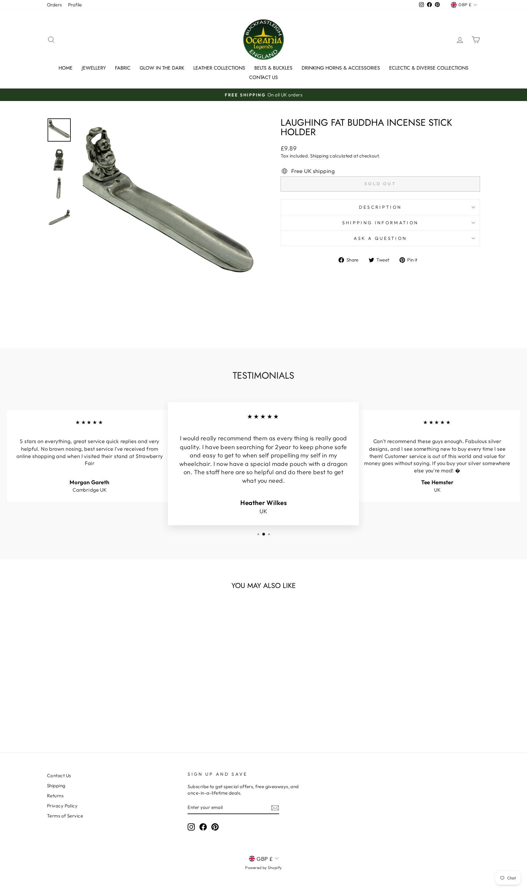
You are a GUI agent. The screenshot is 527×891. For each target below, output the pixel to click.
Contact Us (263, 77)
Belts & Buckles (273, 67)
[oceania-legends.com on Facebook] (203, 827)
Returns (55, 796)
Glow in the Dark (162, 67)
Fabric (123, 67)
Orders (54, 5)
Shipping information (380, 222)
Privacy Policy (62, 806)
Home (66, 67)
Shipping (319, 156)
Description (380, 207)
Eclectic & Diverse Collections (428, 67)
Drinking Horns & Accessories (341, 67)
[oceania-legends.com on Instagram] (191, 827)
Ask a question (380, 238)
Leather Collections (219, 67)
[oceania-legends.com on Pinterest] (215, 827)
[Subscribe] (275, 807)
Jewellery (94, 67)
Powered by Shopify (263, 867)
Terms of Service (65, 816)
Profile (75, 5)
